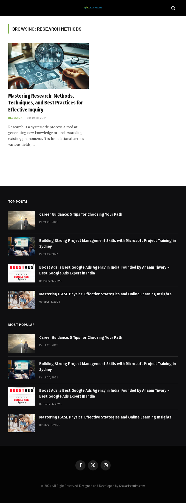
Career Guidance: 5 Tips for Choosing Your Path (80, 214)
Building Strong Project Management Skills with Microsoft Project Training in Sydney (107, 243)
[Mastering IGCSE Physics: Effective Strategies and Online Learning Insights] (21, 300)
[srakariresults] (93, 8)
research (15, 117)
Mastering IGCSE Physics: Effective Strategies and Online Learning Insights (105, 294)
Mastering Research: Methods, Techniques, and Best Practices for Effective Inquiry (45, 103)
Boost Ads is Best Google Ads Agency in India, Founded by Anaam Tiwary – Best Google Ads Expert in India (104, 270)
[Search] (172, 7)
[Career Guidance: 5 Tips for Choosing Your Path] (21, 220)
